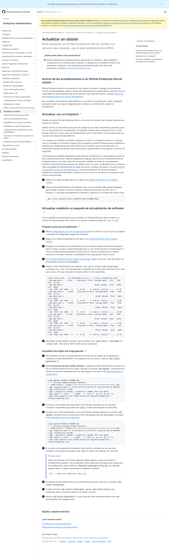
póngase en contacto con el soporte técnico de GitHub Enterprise (86, 25)
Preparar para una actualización (59, 226)
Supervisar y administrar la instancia (79, 32)
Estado (80, 541)
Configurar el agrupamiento (106, 32)
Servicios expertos (99, 541)
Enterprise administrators (17, 23)
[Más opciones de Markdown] (157, 41)
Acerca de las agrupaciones (78, 68)
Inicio (7, 19)
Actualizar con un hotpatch (60, 114)
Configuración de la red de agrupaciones (70, 231)
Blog (109, 541)
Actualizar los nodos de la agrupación (62, 351)
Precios (87, 541)
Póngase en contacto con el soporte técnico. (61, 527)
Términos (62, 541)
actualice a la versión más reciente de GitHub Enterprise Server (127, 23)
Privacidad (72, 541)
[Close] (162, 3)
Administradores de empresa (53, 32)
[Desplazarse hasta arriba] (164, 553)
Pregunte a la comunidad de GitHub (57, 524)
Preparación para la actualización (64, 417)
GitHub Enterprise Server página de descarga (70, 259)
